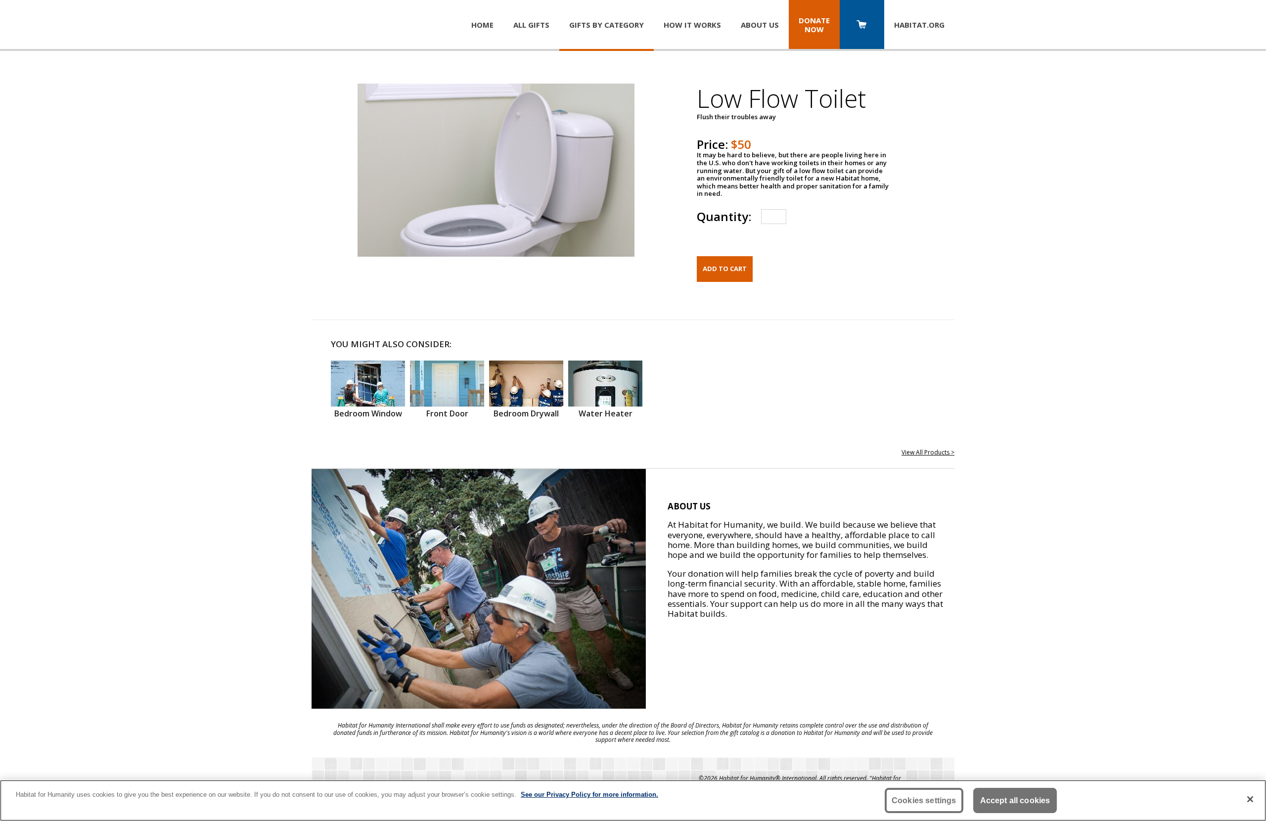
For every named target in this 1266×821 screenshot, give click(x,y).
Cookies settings (924, 800)
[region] (633, 800)
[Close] (1250, 799)
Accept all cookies (1015, 800)
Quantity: (724, 216)
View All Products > (928, 452)
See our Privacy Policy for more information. (589, 794)
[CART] (862, 25)
